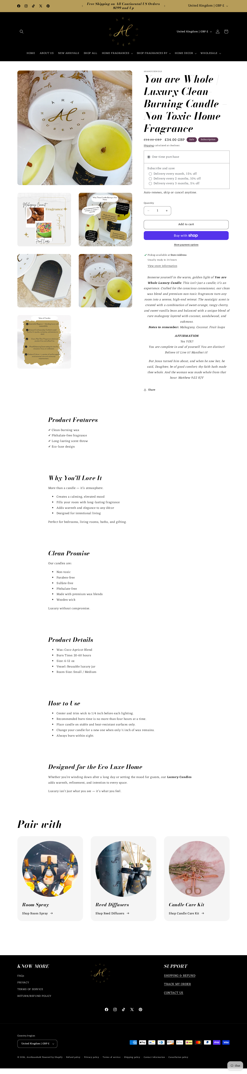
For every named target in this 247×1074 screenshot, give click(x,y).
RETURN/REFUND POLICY (34, 996)
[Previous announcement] (82, 6)
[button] (21, 31)
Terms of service (111, 1057)
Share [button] (151, 389)
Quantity (149, 203)
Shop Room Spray (35, 913)
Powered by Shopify (52, 1057)
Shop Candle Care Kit (184, 913)
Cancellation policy (178, 1057)
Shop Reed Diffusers (110, 913)
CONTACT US (173, 993)
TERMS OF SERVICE (30, 989)
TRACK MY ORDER (177, 984)
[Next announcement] (164, 6)
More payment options (186, 244)
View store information (162, 266)
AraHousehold (34, 1057)
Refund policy (73, 1057)
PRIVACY (23, 982)
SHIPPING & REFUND (179, 975)
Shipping (149, 145)
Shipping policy (132, 1057)
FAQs (20, 975)
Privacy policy (91, 1057)
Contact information (154, 1057)
